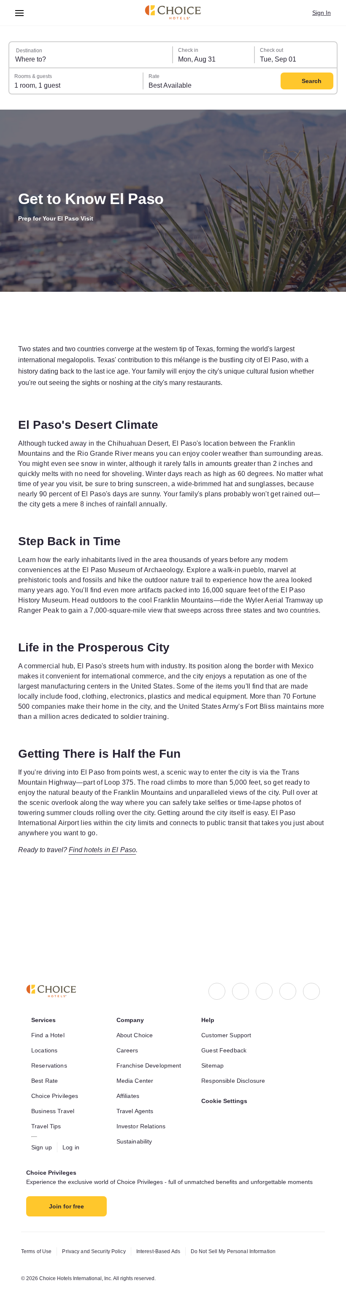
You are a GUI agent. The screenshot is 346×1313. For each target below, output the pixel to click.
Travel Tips (47, 1117)
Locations (45, 1042)
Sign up (42, 1138)
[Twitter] (288, 983)
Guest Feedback (225, 1042)
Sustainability (136, 1133)
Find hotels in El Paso (110, 892)
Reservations (50, 1057)
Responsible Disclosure (235, 1072)
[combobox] (91, 54)
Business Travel (53, 1102)
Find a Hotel (49, 1026)
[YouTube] (311, 983)
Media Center (136, 1072)
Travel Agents (135, 1102)
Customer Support (228, 1026)
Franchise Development (151, 1057)
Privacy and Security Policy (98, 1251)
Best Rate (45, 1072)
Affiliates (129, 1087)
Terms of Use (37, 1251)
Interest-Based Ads (167, 1251)
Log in (73, 1138)
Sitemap (213, 1057)
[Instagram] (240, 983)
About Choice (136, 1026)
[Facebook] (217, 983)
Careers (127, 1042)
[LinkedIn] (264, 983)
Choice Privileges (56, 1087)
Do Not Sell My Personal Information (249, 1251)
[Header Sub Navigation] (19, 12)
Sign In (321, 12)
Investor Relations (143, 1117)
